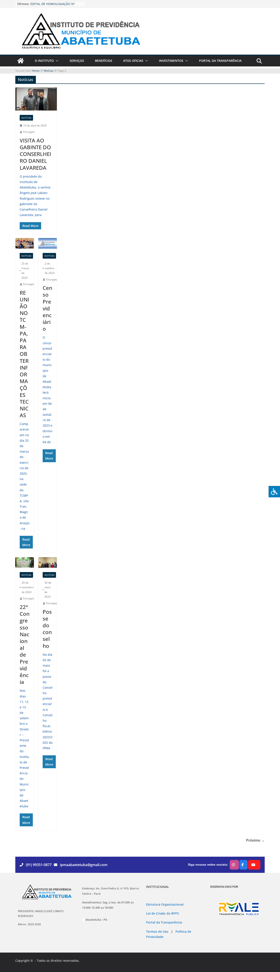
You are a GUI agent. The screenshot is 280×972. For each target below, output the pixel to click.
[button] (56, 61)
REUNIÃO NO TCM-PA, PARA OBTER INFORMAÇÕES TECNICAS (24, 354)
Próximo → (255, 840)
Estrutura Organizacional (165, 904)
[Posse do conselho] (47, 562)
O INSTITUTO (44, 61)
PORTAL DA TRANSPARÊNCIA (220, 61)
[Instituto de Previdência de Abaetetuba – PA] (20, 60)
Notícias (26, 117)
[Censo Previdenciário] (47, 243)
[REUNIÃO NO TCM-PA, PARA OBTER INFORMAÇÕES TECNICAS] (24, 243)
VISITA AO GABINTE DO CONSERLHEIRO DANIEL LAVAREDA (35, 154)
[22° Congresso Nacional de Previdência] (24, 562)
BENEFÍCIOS (103, 61)
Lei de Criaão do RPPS (162, 913)
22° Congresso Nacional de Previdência (25, 644)
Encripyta (29, 132)
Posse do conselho (47, 628)
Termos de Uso (157, 932)
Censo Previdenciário (47, 308)
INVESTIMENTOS (171, 61)
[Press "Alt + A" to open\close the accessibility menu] (274, 491)
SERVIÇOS (77, 61)
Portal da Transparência (164, 922)
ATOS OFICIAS (133, 61)
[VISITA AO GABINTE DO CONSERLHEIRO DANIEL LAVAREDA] (36, 99)
